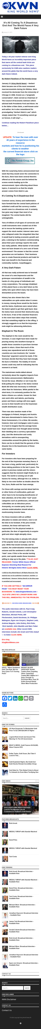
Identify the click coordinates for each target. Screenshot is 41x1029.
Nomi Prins (13, 840)
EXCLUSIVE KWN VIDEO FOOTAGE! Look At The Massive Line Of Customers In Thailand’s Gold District (17, 809)
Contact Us (7, 1010)
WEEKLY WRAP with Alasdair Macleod (23, 831)
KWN (24, 665)
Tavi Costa (13, 856)
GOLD (5, 665)
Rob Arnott (13, 823)
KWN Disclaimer (9, 999)
